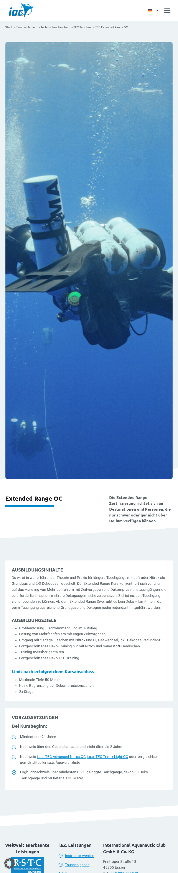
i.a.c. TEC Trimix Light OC (107, 756)
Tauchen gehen (77, 865)
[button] (9, 863)
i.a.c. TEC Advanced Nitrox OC (61, 756)
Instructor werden (79, 855)
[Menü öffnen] (167, 10)
